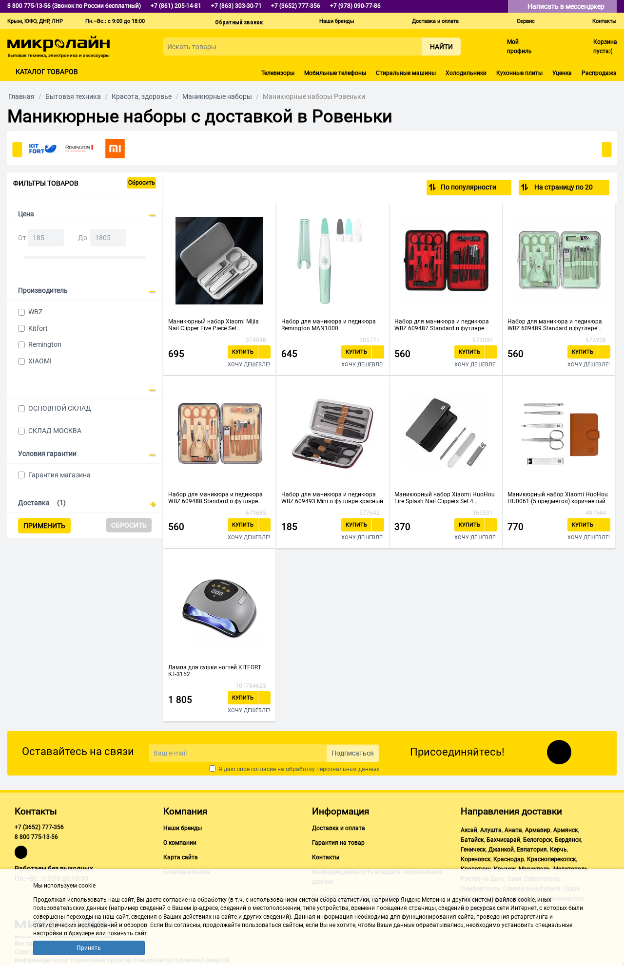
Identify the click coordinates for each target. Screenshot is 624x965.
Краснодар (508, 859)
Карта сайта (180, 857)
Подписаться (353, 753)
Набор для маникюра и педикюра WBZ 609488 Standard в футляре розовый (215, 498)
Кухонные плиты (519, 73)
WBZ (35, 312)
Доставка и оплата (435, 21)
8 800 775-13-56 (36, 836)
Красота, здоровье (142, 96)
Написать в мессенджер (566, 6)
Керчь (558, 849)
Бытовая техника (73, 96)
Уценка (562, 73)
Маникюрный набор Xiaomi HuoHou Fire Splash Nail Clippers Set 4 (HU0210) (444, 498)
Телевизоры (277, 73)
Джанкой (501, 849)
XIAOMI (40, 361)
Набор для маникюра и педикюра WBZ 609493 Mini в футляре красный (332, 498)
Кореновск (475, 859)
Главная (21, 96)
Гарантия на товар (338, 842)
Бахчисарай (503, 839)
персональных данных (347, 769)
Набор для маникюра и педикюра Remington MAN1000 (328, 325)
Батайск (472, 839)
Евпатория (532, 849)
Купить (243, 352)
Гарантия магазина (59, 475)
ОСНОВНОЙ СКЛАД (59, 408)
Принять (89, 948)
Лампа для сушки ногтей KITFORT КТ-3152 (214, 671)
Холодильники (466, 73)
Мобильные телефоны (335, 73)
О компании (179, 842)
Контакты (604, 21)
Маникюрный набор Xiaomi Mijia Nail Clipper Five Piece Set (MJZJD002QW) (213, 325)
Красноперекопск (551, 859)
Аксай (469, 830)
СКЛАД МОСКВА (54, 431)
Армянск (565, 830)
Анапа (513, 830)
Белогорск (537, 839)
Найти (441, 47)
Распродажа (599, 73)
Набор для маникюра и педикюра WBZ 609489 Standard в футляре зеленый (554, 325)
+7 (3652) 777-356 (39, 827)
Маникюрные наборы (217, 96)
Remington (44, 344)
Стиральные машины (406, 73)
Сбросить (141, 182)
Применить (44, 526)
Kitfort (38, 328)
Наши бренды (336, 21)
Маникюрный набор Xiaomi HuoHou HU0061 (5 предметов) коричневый (557, 498)
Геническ (473, 849)
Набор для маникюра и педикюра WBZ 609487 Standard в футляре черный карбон (441, 325)
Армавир (537, 830)
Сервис (526, 21)
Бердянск (568, 839)
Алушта (491, 830)
